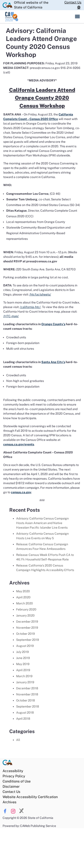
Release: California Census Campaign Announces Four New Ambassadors (42, 546)
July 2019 (22, 652)
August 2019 (25, 646)
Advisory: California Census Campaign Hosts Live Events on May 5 (42, 536)
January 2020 (25, 615)
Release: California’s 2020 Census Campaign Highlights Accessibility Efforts (45, 568)
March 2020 (24, 603)
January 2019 (25, 682)
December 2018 (27, 688)
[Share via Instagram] (13, 811)
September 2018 (27, 706)
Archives (9, 802)
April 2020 (23, 597)
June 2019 (23, 658)
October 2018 (25, 700)
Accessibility (13, 771)
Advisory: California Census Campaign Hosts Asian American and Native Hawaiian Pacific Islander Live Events (42, 523)
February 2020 (26, 609)
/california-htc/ (30, 307)
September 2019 (27, 639)
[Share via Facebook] (5, 811)
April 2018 (23, 718)
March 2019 (24, 676)
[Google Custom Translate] (79, 7)
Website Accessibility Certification (30, 797)
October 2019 (25, 633)
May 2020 (23, 591)
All (18, 740)
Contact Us (72, 2)
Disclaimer (11, 786)
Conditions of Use (17, 781)
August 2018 (25, 712)
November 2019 (27, 627)
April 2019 (23, 670)
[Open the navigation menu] (77, 16)
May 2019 (23, 664)
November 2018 (27, 694)
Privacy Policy (14, 776)
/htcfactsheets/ (40, 294)
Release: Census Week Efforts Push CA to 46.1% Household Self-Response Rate (45, 557)
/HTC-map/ (11, 316)
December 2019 (27, 621)
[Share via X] (21, 811)
